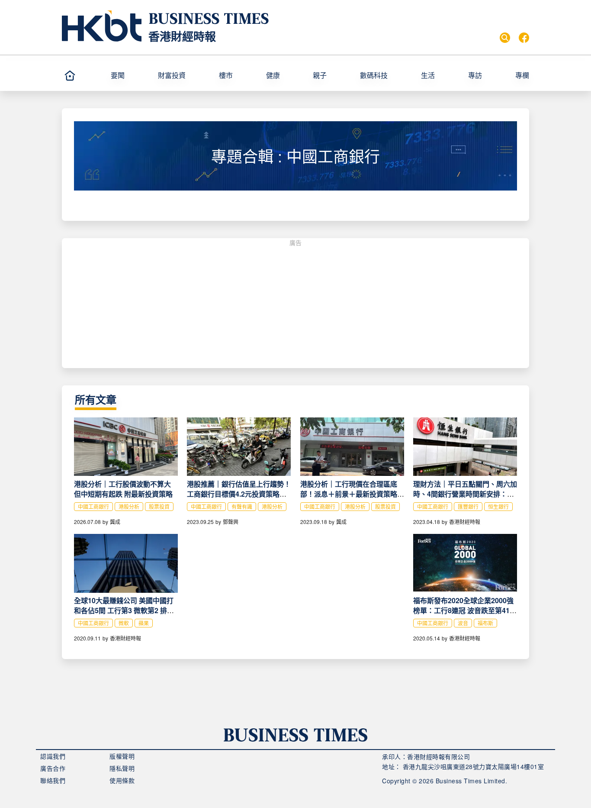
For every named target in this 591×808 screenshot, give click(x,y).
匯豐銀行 (468, 506)
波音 (463, 623)
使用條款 (122, 780)
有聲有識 (241, 506)
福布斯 (485, 623)
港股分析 (129, 506)
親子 (320, 75)
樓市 (226, 75)
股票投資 (159, 506)
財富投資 (172, 75)
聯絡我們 (52, 780)
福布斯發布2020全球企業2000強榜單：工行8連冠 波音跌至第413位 (463, 610)
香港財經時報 (182, 36)
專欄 (522, 75)
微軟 (124, 623)
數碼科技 (374, 75)
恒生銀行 (498, 506)
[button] (131, 75)
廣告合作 (52, 768)
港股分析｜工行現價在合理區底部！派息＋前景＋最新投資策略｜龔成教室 (352, 494)
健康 (273, 75)
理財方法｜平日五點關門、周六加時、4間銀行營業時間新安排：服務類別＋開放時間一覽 (465, 494)
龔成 (115, 521)
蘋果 (143, 623)
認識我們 (52, 756)
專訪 (475, 75)
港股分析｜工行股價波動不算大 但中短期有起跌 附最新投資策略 (123, 489)
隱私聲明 (122, 768)
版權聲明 (122, 756)
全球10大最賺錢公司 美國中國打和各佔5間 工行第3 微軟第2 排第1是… (126, 610)
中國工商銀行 (93, 506)
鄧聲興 (230, 521)
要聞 (118, 75)
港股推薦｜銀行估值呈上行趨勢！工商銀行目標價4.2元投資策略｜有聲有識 (239, 494)
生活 (428, 75)
